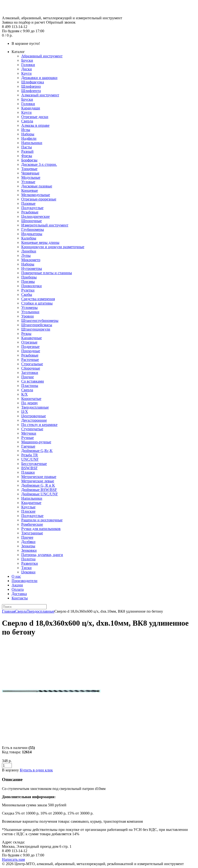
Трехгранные (32, 533)
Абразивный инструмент (42, 56)
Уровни (27, 316)
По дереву (29, 403)
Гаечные (28, 446)
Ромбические (32, 524)
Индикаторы (31, 234)
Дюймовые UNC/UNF (39, 494)
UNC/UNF (30, 459)
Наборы (27, 134)
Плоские (28, 511)
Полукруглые (32, 208)
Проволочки (31, 286)
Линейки (28, 251)
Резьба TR (29, 455)
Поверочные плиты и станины (46, 273)
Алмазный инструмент (40, 95)
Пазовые (28, 203)
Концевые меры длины (40, 242)
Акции (17, 585)
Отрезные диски (34, 117)
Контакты (20, 598)
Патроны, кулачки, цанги (42, 555)
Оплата (18, 589)
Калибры (28, 238)
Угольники (30, 312)
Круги (26, 73)
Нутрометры (31, 268)
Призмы (28, 281)
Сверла (27, 121)
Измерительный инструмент (44, 225)
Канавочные (31, 338)
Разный (27, 151)
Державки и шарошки (39, 78)
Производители (24, 581)
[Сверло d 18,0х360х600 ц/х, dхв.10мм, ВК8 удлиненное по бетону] (51, 739)
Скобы (26, 294)
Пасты (26, 147)
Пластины (29, 386)
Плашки (28, 472)
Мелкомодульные (35, 195)
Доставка (19, 594)
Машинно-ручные (36, 442)
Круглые (28, 507)
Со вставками (32, 381)
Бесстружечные (34, 464)
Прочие (27, 377)
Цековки (28, 572)
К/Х (24, 394)
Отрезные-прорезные (38, 199)
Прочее (27, 537)
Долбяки (28, 542)
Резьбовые (29, 212)
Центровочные (33, 416)
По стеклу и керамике (39, 425)
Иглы (25, 130)
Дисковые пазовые (36, 186)
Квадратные (31, 503)
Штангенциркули (35, 329)
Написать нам (13, 859)
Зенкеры (28, 546)
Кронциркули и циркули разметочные (52, 247)
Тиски (26, 568)
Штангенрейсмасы (36, 325)
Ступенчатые (32, 429)
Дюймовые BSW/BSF (39, 490)
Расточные (30, 360)
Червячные (30, 173)
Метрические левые (37, 481)
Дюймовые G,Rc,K (37, 451)
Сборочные (30, 368)
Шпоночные (31, 221)
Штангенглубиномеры (39, 320)
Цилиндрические (35, 216)
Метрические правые (38, 477)
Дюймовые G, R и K (38, 485)
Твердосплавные (35, 407)
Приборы (29, 277)
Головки (28, 65)
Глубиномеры (32, 229)
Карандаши (30, 108)
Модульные (30, 177)
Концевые (29, 190)
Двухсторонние (34, 420)
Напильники (31, 143)
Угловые (28, 182)
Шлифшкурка (32, 82)
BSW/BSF (29, 468)
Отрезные (29, 342)
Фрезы (26, 156)
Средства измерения (38, 299)
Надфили (28, 138)
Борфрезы (29, 160)
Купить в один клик (36, 770)
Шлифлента (31, 91)
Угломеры (29, 307)
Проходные (30, 351)
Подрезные (30, 347)
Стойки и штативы (37, 303)
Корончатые (31, 399)
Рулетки (28, 290)
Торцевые (29, 169)
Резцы (26, 333)
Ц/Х (24, 412)
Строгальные (32, 364)
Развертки (29, 563)
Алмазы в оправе (35, 125)
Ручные (27, 438)
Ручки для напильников (41, 529)
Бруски (27, 60)
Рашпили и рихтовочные (42, 520)
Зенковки (29, 550)
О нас (16, 576)
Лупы (26, 255)
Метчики (28, 433)
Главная (8, 611)
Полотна (28, 559)
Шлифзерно (31, 86)
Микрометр (30, 260)
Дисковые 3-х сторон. (39, 164)
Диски (26, 69)
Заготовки (29, 373)
